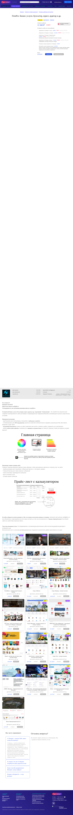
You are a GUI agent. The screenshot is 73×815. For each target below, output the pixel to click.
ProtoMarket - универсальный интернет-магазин (13, 591)
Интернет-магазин (6, 798)
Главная (22, 11)
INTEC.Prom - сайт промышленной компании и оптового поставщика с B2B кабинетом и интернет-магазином (36, 689)
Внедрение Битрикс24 (36, 801)
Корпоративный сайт (5, 797)
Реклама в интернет (19, 794)
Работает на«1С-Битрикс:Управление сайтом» (63, 807)
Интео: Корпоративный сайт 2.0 (13, 721)
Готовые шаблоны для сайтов (46, 11)
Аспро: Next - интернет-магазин (60, 656)
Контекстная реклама (20, 797)
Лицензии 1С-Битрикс (5, 800)
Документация (62, 6)
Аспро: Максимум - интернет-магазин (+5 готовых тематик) (36, 624)
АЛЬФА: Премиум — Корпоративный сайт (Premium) (13, 689)
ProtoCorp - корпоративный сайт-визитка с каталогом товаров (36, 559)
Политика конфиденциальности (8, 807)
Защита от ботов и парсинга (37, 803)
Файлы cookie (19, 807)
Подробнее (20, 563)
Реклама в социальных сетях (20, 799)
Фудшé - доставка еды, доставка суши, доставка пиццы (13, 657)
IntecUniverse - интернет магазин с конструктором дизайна (36, 657)
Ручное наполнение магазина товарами (38, 800)
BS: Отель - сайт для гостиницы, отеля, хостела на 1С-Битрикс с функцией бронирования (13, 624)
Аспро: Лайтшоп (36, 590)
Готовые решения (16, 6)
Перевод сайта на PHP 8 (37, 798)
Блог (56, 6)
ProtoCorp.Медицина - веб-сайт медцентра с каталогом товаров (13, 559)
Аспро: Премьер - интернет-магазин (60, 590)
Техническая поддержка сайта (38, 795)
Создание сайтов (6, 6)
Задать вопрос (68, 2)
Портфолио (50, 6)
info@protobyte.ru (57, 2)
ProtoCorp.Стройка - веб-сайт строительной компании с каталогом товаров (59, 559)
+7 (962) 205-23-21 (46, 2)
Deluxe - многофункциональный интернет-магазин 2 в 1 (59, 689)
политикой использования (39, 807)
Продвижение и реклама (27, 6)
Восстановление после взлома (38, 796)
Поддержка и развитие (40, 6)
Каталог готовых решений (31, 11)
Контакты (69, 6)
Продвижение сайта (20, 796)
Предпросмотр (59, 54)
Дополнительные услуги (39, 793)
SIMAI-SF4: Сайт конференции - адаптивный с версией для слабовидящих (60, 624)
